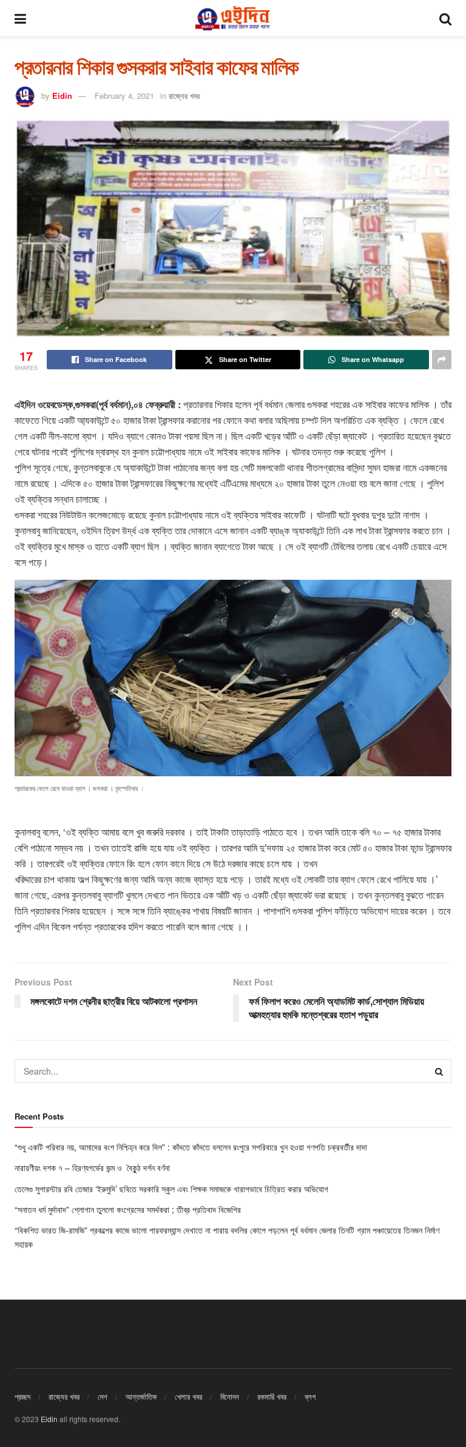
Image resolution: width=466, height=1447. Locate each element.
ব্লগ (310, 1396)
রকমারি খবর (271, 1396)
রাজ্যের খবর (184, 95)
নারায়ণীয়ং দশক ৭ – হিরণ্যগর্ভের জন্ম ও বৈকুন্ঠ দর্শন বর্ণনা (92, 1167)
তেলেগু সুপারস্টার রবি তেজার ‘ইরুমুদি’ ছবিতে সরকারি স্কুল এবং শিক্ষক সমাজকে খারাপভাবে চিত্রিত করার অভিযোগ (173, 1189)
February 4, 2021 (124, 95)
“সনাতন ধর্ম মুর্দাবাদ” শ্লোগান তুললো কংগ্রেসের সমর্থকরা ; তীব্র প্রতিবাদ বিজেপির (129, 1209)
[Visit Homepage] (232, 18)
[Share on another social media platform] (441, 359)
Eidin (62, 95)
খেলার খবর (188, 1396)
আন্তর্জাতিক (141, 1396)
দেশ (102, 1396)
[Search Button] (445, 18)
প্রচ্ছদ (22, 1396)
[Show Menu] (20, 18)
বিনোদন (229, 1396)
